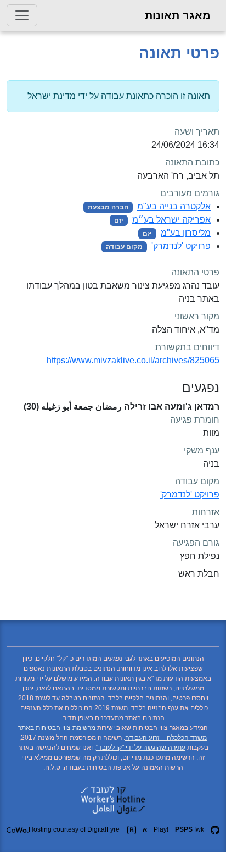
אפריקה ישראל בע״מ (171, 219)
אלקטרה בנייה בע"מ (174, 206)
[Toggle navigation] (22, 15)
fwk (189, 829)
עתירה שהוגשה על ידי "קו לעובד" (140, 747)
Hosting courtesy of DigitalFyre (74, 829)
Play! (161, 829)
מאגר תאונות (178, 15)
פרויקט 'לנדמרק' (181, 246)
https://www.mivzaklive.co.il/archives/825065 (133, 360)
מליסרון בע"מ (186, 232)
